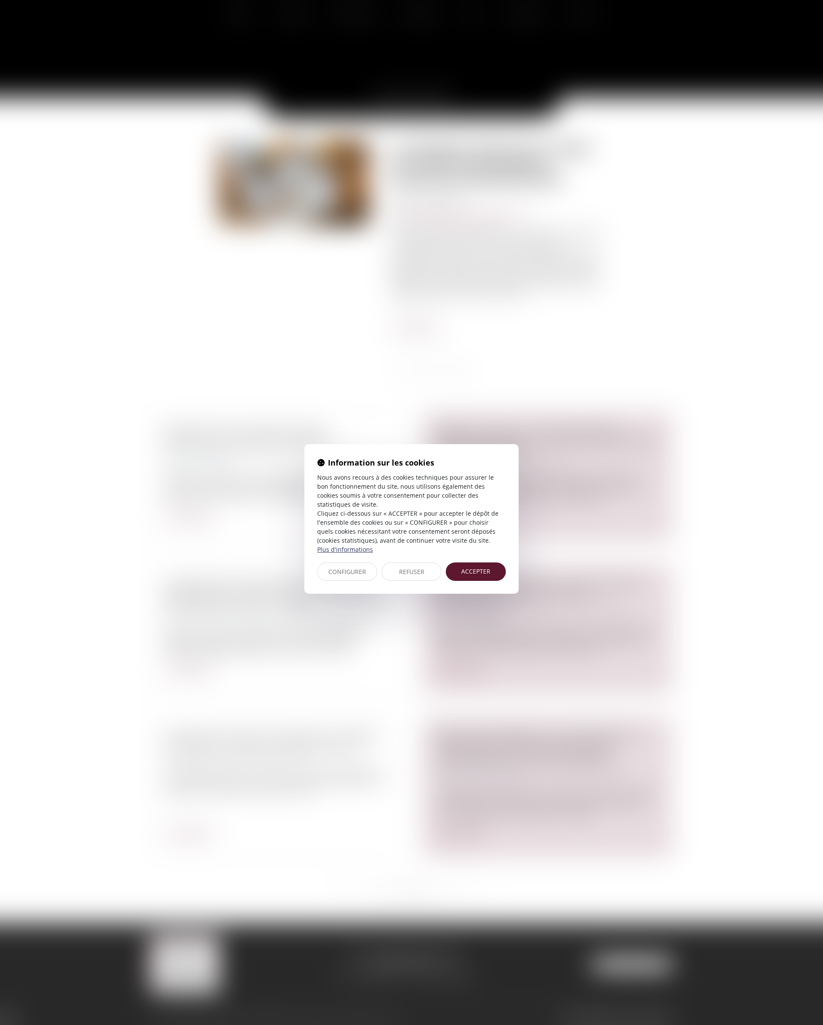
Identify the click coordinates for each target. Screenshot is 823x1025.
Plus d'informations (345, 549)
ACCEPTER (475, 571)
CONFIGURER (347, 572)
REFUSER (411, 572)
